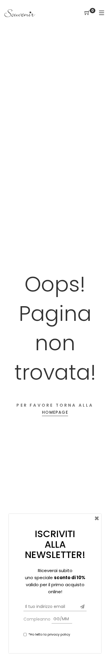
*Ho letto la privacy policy (49, 634)
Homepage (55, 412)
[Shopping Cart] (87, 13)
